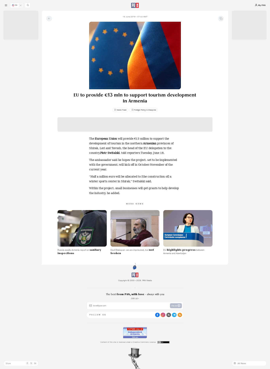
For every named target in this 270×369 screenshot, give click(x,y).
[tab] (169, 91)
